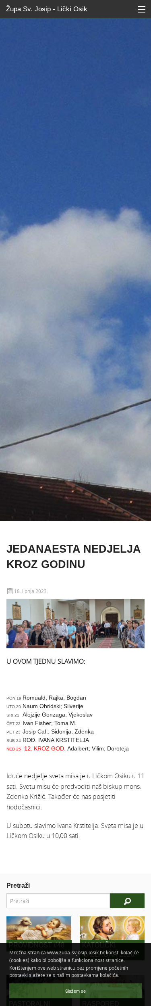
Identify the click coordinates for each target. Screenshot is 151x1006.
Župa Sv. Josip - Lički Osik (46, 9)
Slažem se (75, 990)
